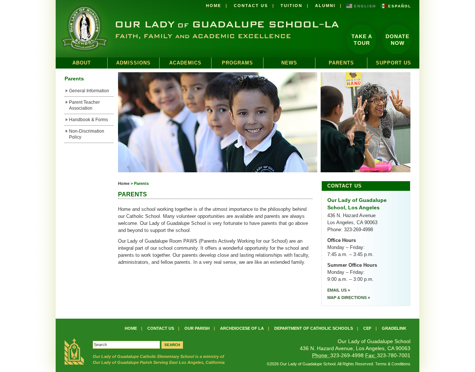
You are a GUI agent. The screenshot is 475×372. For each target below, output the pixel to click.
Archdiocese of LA (242, 328)
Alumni (325, 5)
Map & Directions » (348, 297)
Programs (237, 63)
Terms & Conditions (392, 364)
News (289, 63)
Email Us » (338, 290)
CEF (367, 328)
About (81, 63)
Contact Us (251, 5)
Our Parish (197, 328)
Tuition (291, 5)
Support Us (393, 63)
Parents (341, 63)
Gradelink (394, 328)
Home (213, 5)
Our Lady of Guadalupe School (197, 28)
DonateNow (397, 39)
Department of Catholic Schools (313, 328)
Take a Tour (361, 39)
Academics (185, 63)
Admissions (133, 63)
